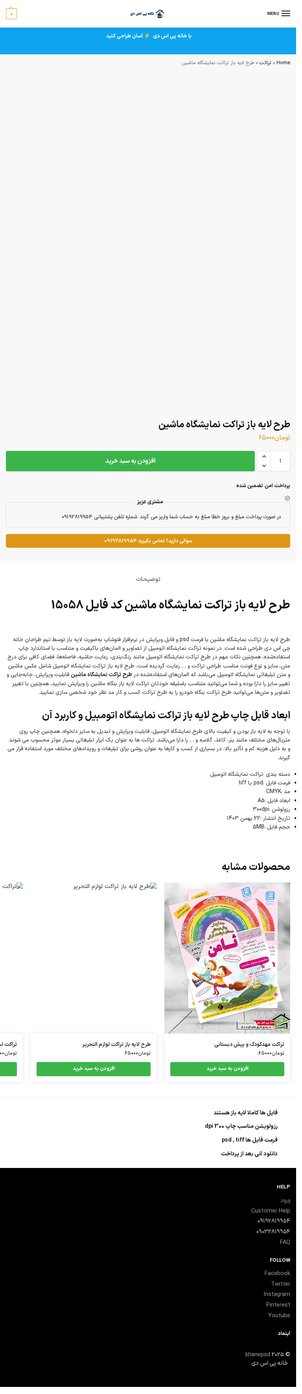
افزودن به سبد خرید (130, 461)
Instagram (276, 1294)
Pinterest (278, 1305)
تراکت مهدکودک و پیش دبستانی (249, 1044)
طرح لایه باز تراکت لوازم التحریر (116, 1044)
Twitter (280, 1284)
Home (283, 63)
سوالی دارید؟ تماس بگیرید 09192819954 (148, 541)
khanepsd (257, 1354)
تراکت (265, 63)
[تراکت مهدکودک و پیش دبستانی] (227, 958)
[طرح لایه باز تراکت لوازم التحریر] (94, 958)
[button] (264, 456)
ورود (285, 1200)
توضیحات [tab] (148, 579)
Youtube (279, 1315)
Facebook (277, 1273)
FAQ (285, 1242)
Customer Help (270, 1211)
